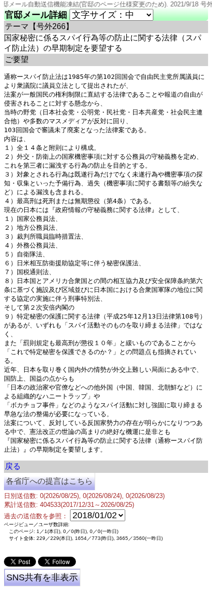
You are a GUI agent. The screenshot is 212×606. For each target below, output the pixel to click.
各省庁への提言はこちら (49, 481)
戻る (13, 466)
